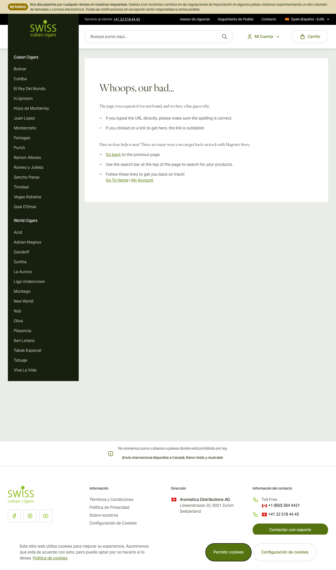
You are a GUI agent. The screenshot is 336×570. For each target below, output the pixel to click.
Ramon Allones (27, 157)
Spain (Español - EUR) (307, 19)
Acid (18, 232)
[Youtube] (45, 515)
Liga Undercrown (29, 281)
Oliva (18, 321)
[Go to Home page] (43, 28)
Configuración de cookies (284, 552)
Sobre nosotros (104, 515)
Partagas (22, 137)
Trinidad (21, 187)
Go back (113, 154)
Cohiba (20, 78)
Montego (22, 291)
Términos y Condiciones (111, 499)
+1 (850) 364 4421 (284, 505)
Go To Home (117, 180)
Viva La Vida (25, 370)
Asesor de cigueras (195, 19)
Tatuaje (20, 360)
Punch (19, 147)
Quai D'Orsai (25, 206)
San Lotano (24, 340)
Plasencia (22, 330)
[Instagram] (30, 515)
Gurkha (20, 261)
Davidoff (21, 252)
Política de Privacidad (109, 507)
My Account (142, 180)
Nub (17, 311)
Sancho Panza (26, 177)
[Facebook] (14, 515)
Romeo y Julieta (28, 167)
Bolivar (20, 69)
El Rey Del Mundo (30, 88)
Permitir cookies (229, 552)
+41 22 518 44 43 (283, 514)
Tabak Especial (27, 350)
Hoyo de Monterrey (31, 108)
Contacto (268, 19)
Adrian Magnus (27, 242)
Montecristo (25, 128)
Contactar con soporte (290, 529)
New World (23, 301)
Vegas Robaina (27, 197)
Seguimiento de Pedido (236, 19)
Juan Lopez (24, 118)
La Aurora (23, 271)
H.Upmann (23, 98)
